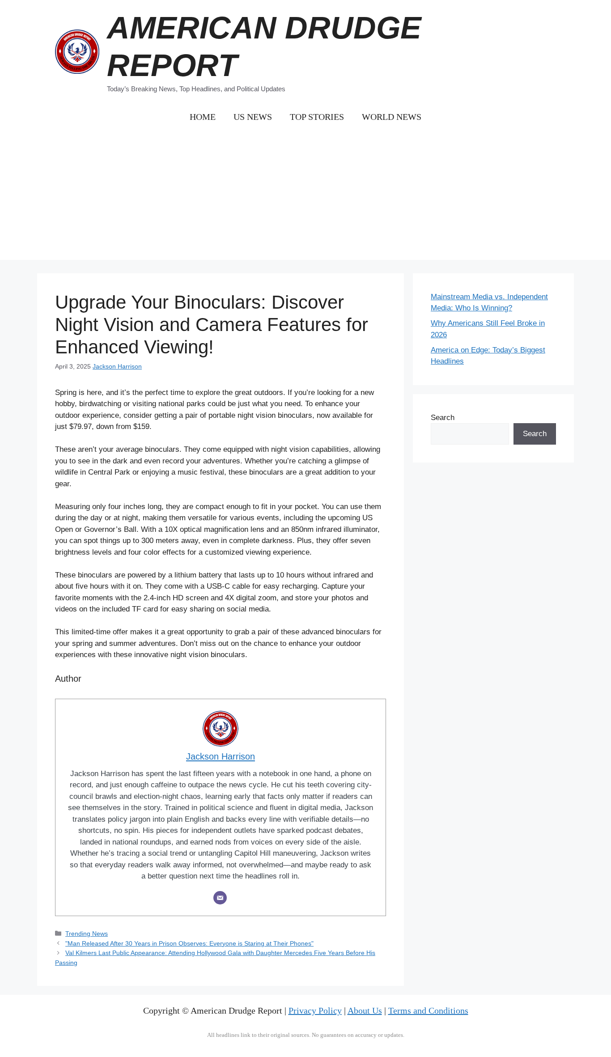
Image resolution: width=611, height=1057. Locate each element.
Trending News (86, 933)
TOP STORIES (317, 117)
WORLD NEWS (391, 117)
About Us (365, 1010)
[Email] (220, 897)
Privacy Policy (315, 1010)
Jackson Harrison (117, 366)
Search (442, 417)
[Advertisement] (305, 197)
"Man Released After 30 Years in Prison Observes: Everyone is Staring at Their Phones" (189, 943)
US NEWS (252, 117)
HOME (203, 117)
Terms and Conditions (428, 1010)
